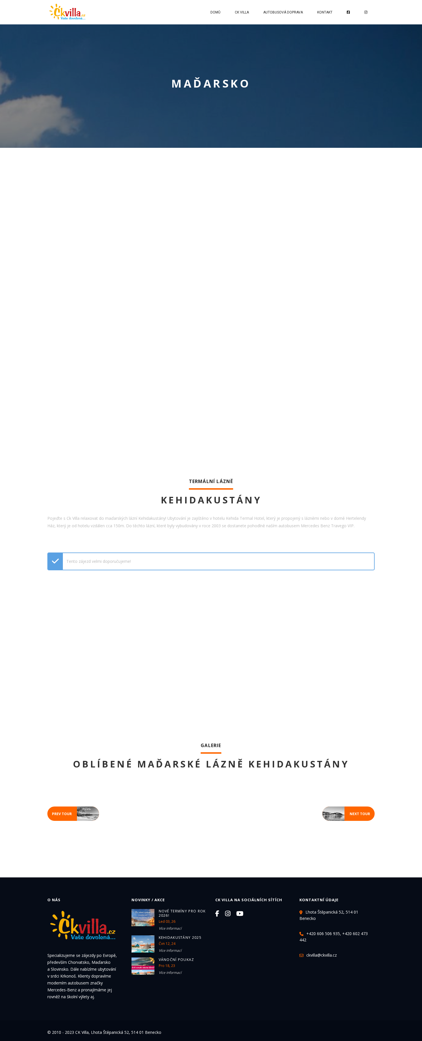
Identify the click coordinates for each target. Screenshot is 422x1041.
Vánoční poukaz (176, 959)
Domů (215, 12)
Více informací (170, 928)
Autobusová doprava (283, 12)
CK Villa (242, 12)
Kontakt (324, 12)
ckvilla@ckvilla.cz (321, 955)
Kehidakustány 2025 (180, 937)
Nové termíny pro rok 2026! (182, 913)
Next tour (346, 812)
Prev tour (75, 812)
